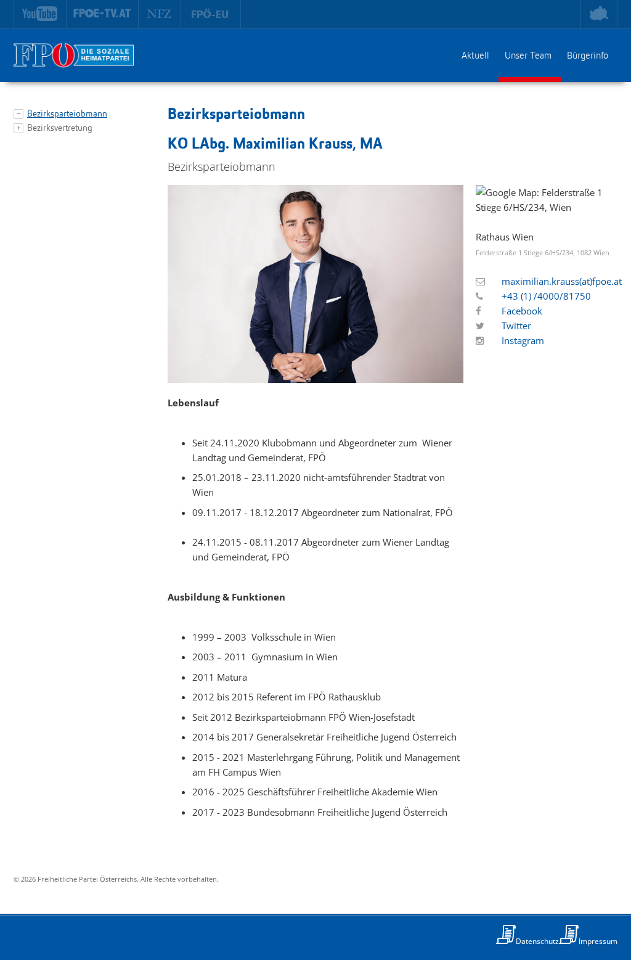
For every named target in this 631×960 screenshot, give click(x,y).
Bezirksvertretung (59, 128)
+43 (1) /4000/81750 (546, 296)
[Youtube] (40, 14)
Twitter (516, 325)
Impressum (598, 941)
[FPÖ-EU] (211, 14)
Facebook (522, 311)
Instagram (523, 340)
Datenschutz (537, 941)
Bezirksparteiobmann (67, 114)
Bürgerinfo (587, 56)
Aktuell (475, 56)
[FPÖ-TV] (103, 14)
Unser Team (528, 56)
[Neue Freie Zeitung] (160, 14)
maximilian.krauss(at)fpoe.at (562, 281)
